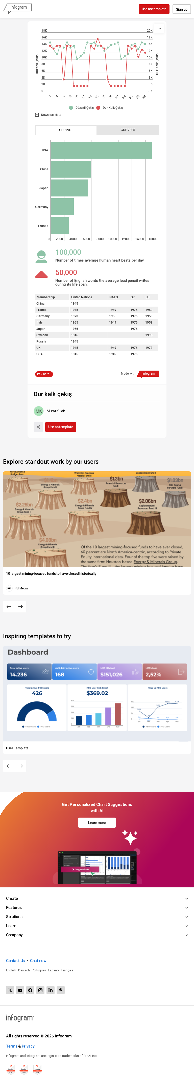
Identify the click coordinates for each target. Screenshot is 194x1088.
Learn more (97, 823)
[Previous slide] (9, 606)
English (11, 970)
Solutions (14, 916)
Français (67, 970)
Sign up (181, 9)
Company (14, 934)
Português (39, 970)
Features (14, 907)
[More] (159, 28)
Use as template (154, 9)
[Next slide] (20, 606)
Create (12, 898)
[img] (101, 150)
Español (53, 970)
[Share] (38, 427)
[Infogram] (17, 9)
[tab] (66, 130)
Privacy (28, 1046)
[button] (82, 108)
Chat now (38, 960)
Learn (11, 925)
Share (45, 374)
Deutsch (24, 970)
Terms (11, 1046)
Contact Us (15, 960)
